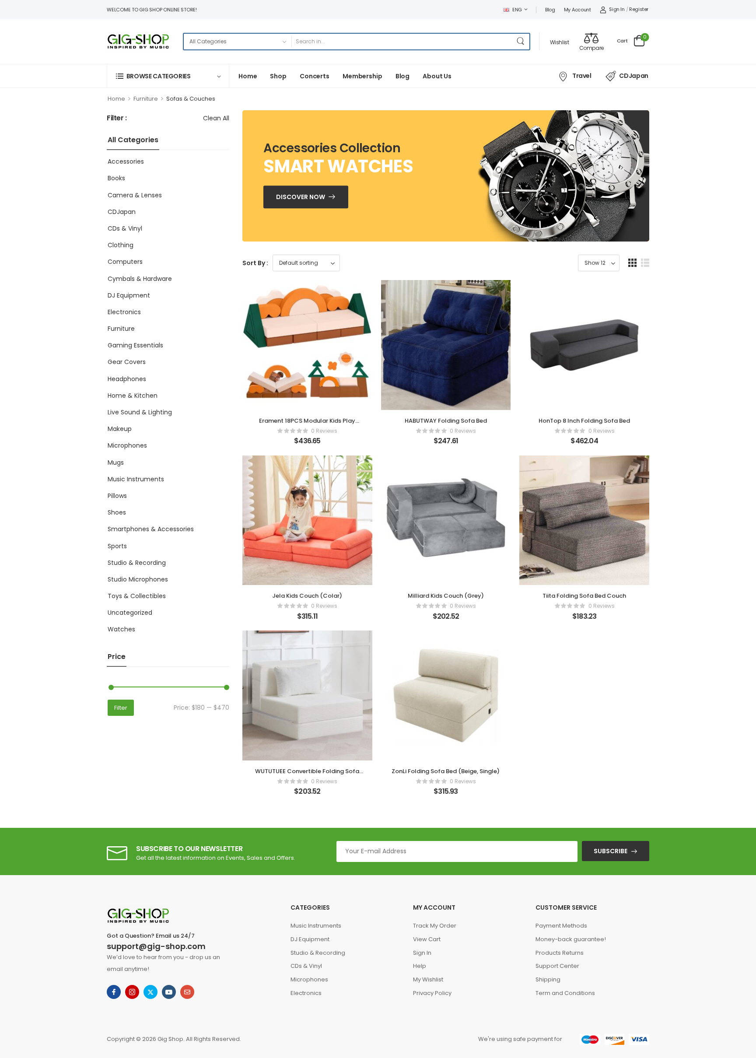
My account (577, 9)
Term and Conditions (565, 993)
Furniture (145, 99)
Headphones (127, 379)
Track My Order (434, 925)
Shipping (548, 979)
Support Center (557, 966)
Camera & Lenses (135, 195)
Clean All (216, 118)
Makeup (120, 429)
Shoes (117, 512)
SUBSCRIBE (610, 851)
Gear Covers (127, 362)
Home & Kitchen (133, 395)
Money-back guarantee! (571, 939)
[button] (632, 263)
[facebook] (114, 992)
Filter (120, 708)
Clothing (120, 245)
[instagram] (132, 992)
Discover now (300, 197)
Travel (582, 75)
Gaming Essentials (135, 345)
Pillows (117, 496)
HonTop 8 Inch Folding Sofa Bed (584, 421)
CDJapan (633, 75)
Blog (550, 9)
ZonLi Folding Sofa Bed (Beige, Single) (446, 771)
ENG (517, 9)
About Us (437, 76)
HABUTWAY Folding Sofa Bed (446, 421)
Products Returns (560, 953)
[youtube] (169, 992)
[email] (187, 992)
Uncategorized (130, 613)
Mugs (116, 462)
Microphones (127, 445)
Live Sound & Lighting (140, 412)
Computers (125, 262)
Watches (121, 629)
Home (247, 76)
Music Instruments (136, 479)
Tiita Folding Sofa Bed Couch (584, 596)
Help (419, 966)
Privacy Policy (432, 993)
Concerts (314, 76)
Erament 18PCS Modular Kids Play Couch (307, 425)
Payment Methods (561, 925)
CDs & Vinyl (125, 228)
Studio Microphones (138, 579)
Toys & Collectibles (137, 596)
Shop (278, 76)
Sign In (422, 953)
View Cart (427, 939)
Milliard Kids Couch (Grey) (446, 596)
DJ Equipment (129, 295)
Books (116, 178)
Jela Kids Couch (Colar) (307, 596)
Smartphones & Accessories (151, 529)
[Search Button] (520, 41)
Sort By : (255, 263)
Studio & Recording (137, 563)
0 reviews (324, 431)
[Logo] (138, 41)
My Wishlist (428, 979)
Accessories (126, 161)
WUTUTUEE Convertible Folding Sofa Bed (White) (307, 775)
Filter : (117, 118)
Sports (117, 546)
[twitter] (151, 992)
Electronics (124, 312)
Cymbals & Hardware (140, 279)
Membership (362, 76)
